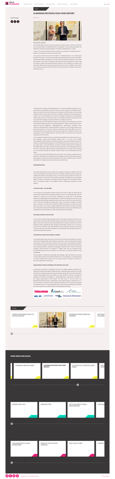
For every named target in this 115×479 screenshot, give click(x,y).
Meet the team (62, 4)
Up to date (73, 4)
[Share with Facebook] (15, 21)
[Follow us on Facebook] (10, 475)
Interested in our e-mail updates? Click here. (30, 476)
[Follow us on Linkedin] (13, 475)
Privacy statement (106, 476)
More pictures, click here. (39, 42)
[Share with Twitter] (12, 21)
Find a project (39, 4)
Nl (106, 4)
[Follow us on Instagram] (17, 475)
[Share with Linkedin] (18, 21)
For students (50, 4)
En (109, 4)
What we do (27, 4)
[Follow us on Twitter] (7, 475)
